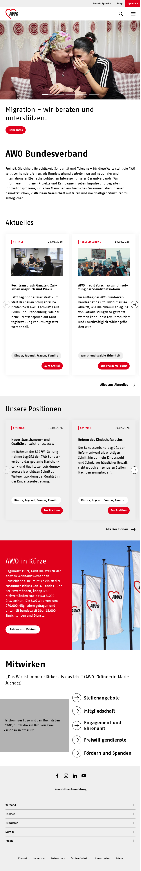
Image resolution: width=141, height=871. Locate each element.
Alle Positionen (117, 529)
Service (10, 831)
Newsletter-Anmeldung (70, 789)
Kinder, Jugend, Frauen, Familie (36, 355)
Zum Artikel (53, 366)
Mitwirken (12, 822)
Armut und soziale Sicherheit (100, 355)
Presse (9, 840)
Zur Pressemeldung (115, 366)
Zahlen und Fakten (23, 629)
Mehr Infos (15, 129)
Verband (11, 804)
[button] (47, 95)
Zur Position (53, 511)
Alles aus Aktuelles (114, 385)
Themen (10, 813)
